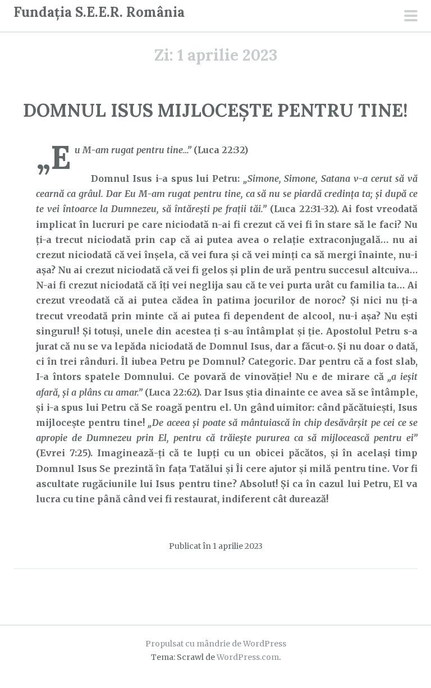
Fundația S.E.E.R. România (99, 12)
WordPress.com (248, 657)
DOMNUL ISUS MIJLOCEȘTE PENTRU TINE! (215, 110)
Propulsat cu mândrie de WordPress (215, 644)
